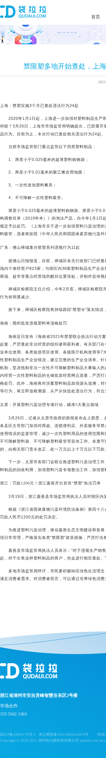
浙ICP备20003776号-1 (18, 734)
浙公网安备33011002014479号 (63, 734)
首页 (95, 16)
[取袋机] (23, 12)
